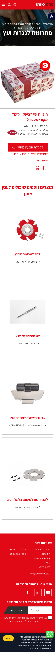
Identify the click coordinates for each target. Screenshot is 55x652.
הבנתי (8, 638)
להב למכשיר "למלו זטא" (27, 261)
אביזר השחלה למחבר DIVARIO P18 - (27, 425)
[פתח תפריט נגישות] (51, 16)
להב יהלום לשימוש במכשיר (27, 507)
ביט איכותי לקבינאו (28, 336)
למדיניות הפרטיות (37, 648)
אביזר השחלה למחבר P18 (27, 418)
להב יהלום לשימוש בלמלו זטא (27, 499)
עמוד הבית (48, 24)
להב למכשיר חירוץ (27, 254)
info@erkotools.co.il (40, 573)
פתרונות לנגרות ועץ (23, 24)
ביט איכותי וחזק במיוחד (27, 343)
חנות (37, 24)
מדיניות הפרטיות (17, 621)
